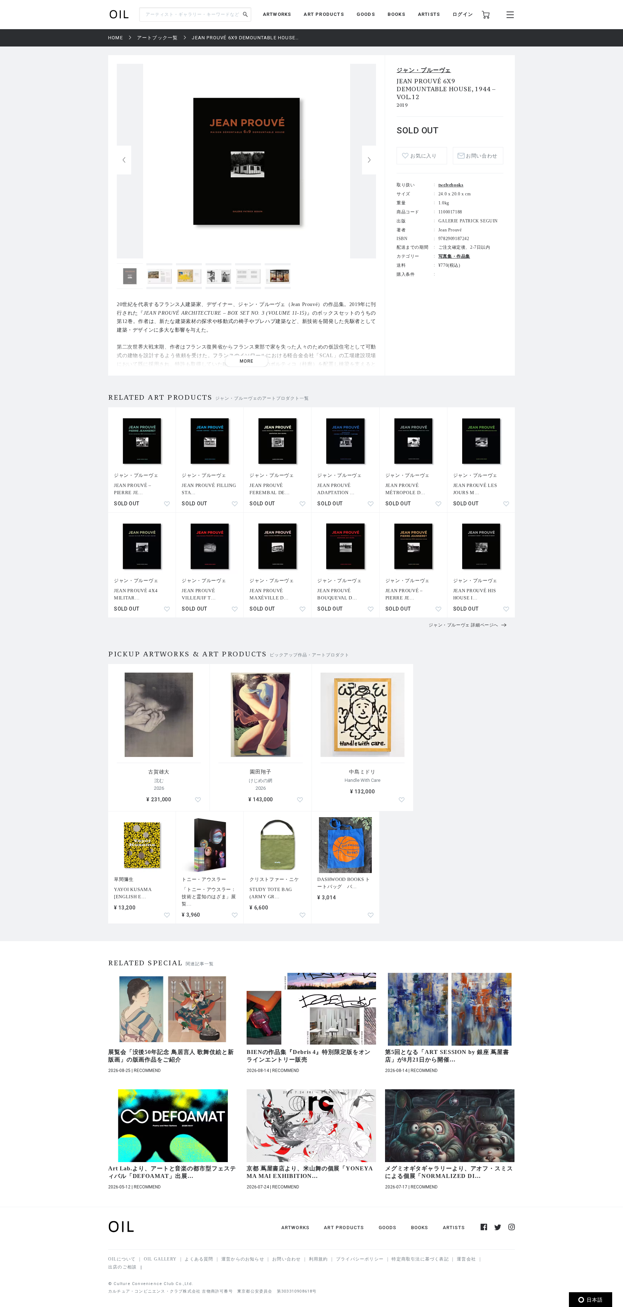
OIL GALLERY (160, 1259)
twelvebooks (451, 184)
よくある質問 (199, 1259)
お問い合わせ (286, 1259)
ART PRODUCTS (324, 14)
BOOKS (396, 14)
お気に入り (423, 156)
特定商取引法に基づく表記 (420, 1259)
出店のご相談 (122, 1267)
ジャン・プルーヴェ (424, 70)
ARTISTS (429, 14)
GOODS (366, 14)
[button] (369, 160)
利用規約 (318, 1259)
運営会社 (466, 1259)
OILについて (122, 1259)
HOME (115, 37)
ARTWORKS (277, 14)
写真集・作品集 (454, 256)
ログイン (462, 14)
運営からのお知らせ (242, 1259)
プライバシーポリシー (360, 1259)
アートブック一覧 (157, 37)
